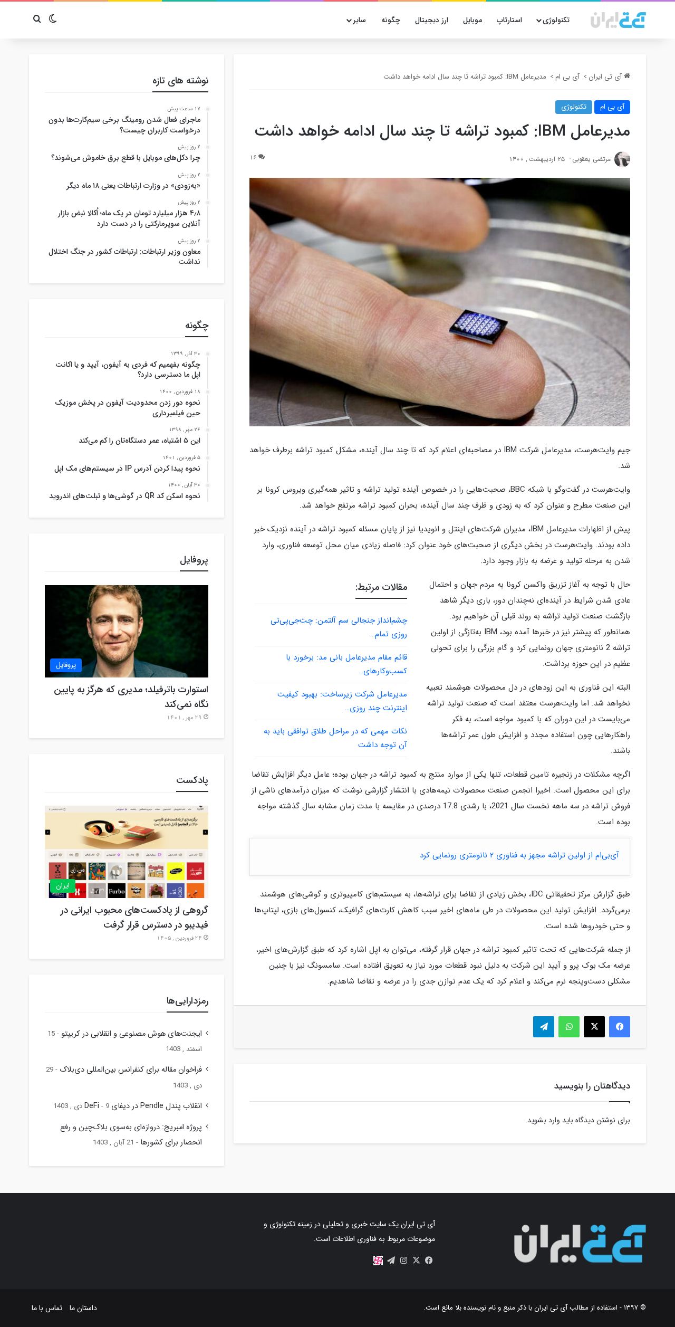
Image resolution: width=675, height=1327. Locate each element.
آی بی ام (567, 76)
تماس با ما (47, 1308)
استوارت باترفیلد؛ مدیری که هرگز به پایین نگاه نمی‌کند (131, 697)
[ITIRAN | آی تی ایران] (618, 20)
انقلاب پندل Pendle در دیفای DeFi (143, 1106)
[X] (416, 1260)
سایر (359, 20)
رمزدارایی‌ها (187, 1001)
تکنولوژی (556, 20)
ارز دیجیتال (431, 20)
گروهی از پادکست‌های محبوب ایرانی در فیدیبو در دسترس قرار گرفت (134, 917)
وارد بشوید (543, 1120)
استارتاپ (509, 20)
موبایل (472, 20)
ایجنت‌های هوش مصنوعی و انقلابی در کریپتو (131, 1034)
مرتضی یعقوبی (591, 159)
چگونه (390, 20)
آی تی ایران (606, 76)
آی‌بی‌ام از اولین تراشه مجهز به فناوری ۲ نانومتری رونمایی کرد (519, 855)
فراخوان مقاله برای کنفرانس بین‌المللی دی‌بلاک (131, 1070)
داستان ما (83, 1308)
